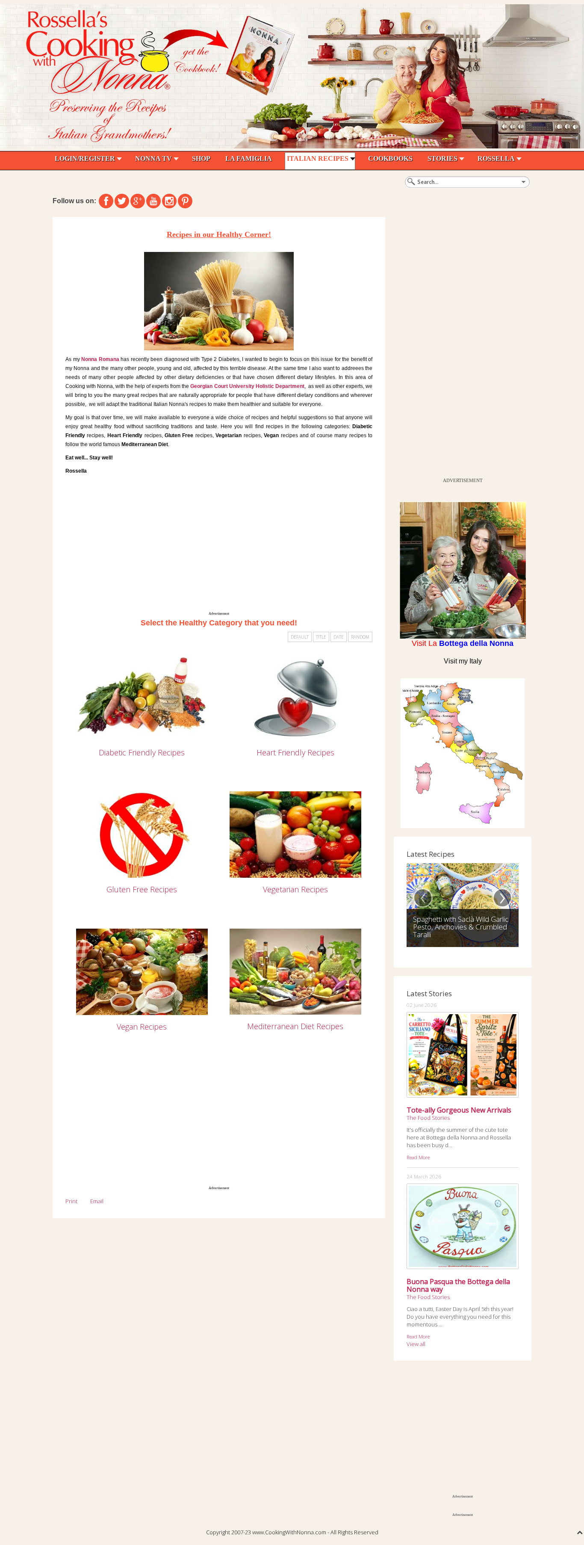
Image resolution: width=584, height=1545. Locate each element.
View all (416, 1344)
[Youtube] (153, 201)
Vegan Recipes (142, 1026)
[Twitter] (122, 201)
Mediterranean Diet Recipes (295, 1026)
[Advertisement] (219, 546)
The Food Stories (428, 1118)
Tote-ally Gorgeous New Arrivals (459, 1110)
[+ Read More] (142, 697)
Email (96, 1201)
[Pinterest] (185, 201)
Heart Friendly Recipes (295, 752)
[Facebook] (106, 201)
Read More (418, 1157)
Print (71, 1201)
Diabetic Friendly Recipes (142, 752)
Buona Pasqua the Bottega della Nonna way (458, 1285)
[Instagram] (169, 201)
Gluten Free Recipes (141, 889)
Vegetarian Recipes (295, 889)
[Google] (138, 201)
